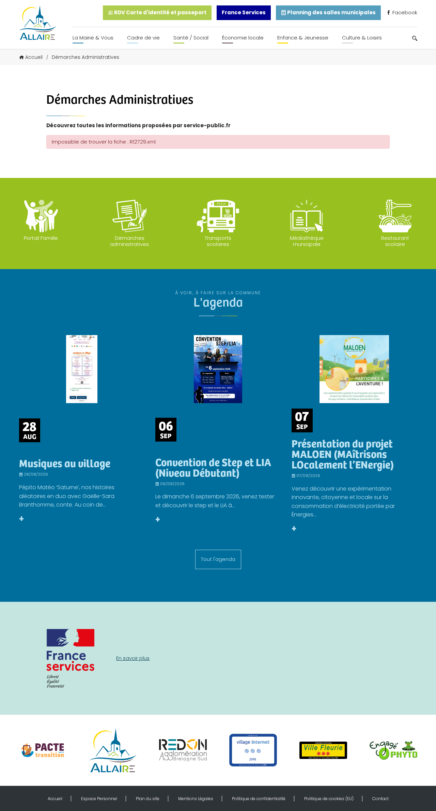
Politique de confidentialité (258, 798)
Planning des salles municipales (331, 12)
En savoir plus (133, 658)
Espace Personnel (99, 798)
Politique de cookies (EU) (329, 798)
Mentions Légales (195, 798)
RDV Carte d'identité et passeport (159, 12)
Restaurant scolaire (395, 241)
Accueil (34, 57)
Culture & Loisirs (362, 37)
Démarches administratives (129, 241)
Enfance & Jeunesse (302, 37)
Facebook (404, 12)
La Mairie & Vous (93, 37)
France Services (244, 12)
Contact (380, 798)
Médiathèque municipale (307, 241)
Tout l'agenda (218, 559)
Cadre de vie (143, 37)
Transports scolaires (218, 241)
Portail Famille (41, 238)
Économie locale (243, 37)
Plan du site (147, 798)
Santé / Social (190, 37)
